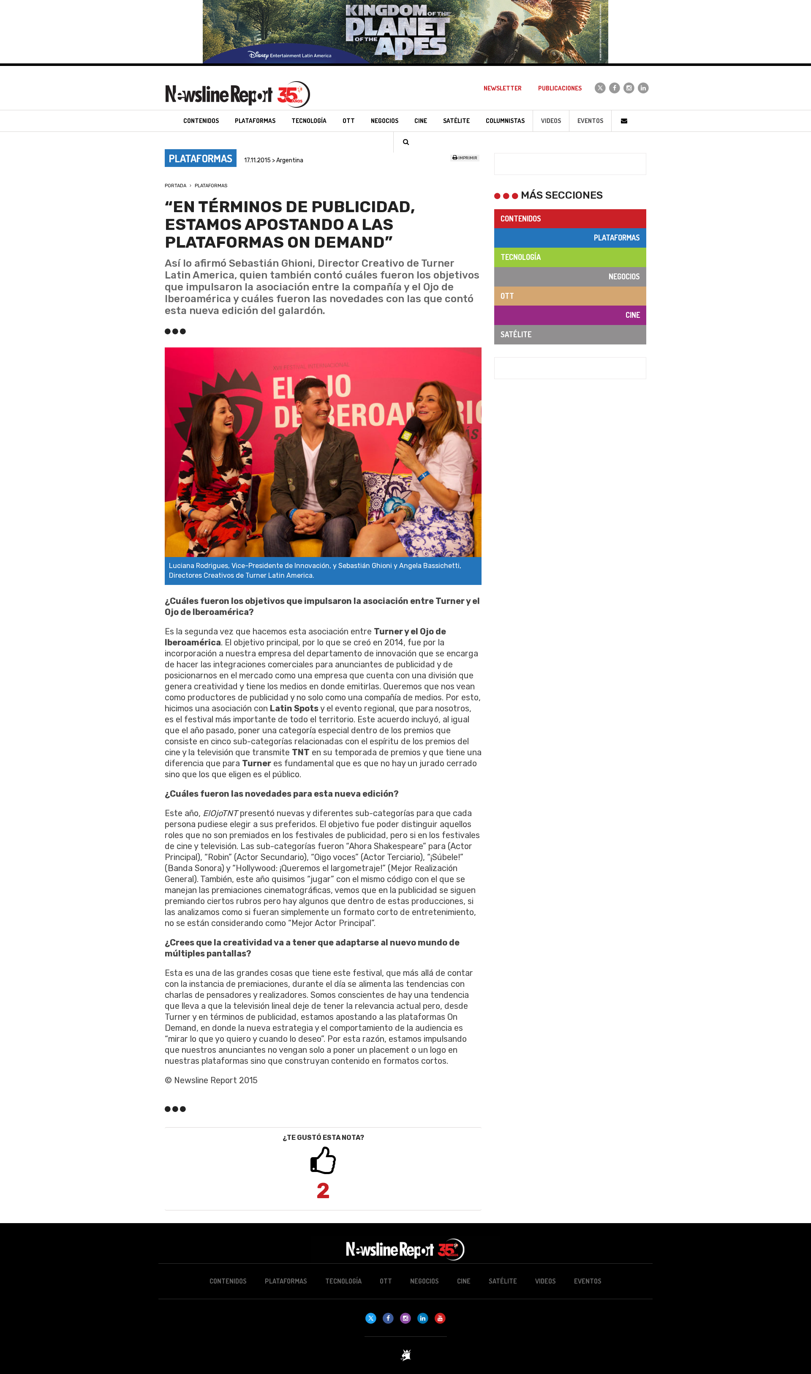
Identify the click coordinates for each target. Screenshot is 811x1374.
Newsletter (503, 88)
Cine (633, 315)
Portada (175, 185)
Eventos (590, 121)
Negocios (624, 276)
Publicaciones (560, 88)
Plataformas (211, 185)
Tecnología (521, 257)
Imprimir (467, 158)
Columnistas (505, 121)
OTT (507, 295)
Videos (551, 121)
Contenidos (521, 218)
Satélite (516, 334)
